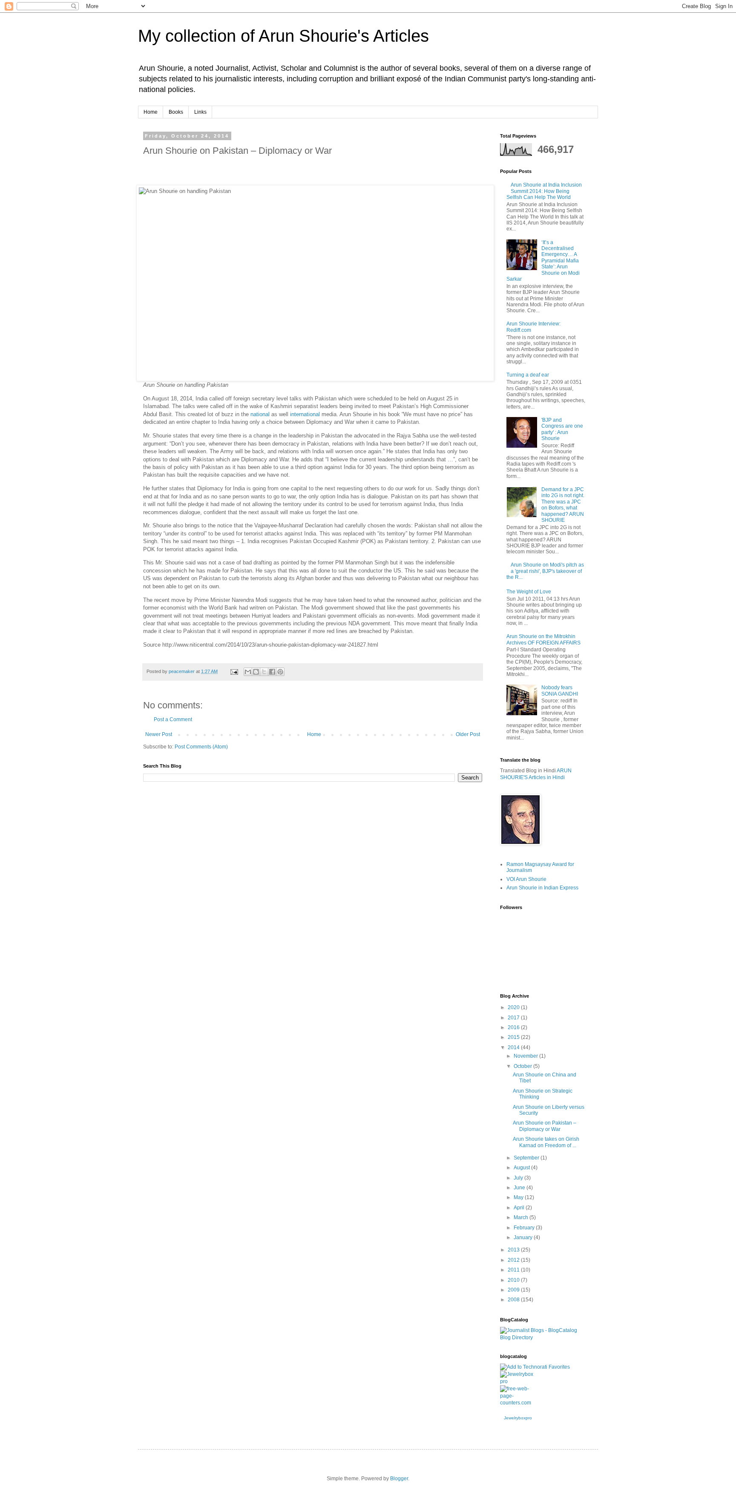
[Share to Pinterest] (280, 672)
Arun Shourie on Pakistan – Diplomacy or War (544, 1126)
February (525, 1228)
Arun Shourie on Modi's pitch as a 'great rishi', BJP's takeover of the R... (545, 571)
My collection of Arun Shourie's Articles (283, 35)
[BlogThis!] (256, 672)
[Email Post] (233, 671)
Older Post (468, 734)
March (521, 1217)
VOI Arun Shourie (526, 879)
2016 (514, 1027)
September (527, 1158)
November (526, 1056)
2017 (514, 1018)
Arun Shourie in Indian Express (542, 888)
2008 (514, 1300)
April (520, 1208)
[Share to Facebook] (272, 672)
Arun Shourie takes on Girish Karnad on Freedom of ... (546, 1142)
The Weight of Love (528, 592)
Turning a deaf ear (527, 375)
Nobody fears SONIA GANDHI (559, 690)
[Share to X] (264, 672)
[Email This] (248, 672)
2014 (514, 1047)
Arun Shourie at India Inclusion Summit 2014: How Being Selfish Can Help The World (544, 191)
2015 (514, 1037)
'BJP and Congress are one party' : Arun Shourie (562, 429)
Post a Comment (173, 719)
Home (151, 112)
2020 (514, 1007)
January (524, 1237)
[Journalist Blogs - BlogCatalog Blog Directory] (542, 1338)
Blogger (399, 1479)
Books (176, 112)
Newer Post (158, 734)
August (522, 1168)
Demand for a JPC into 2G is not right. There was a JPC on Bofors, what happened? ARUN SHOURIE (562, 504)
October (523, 1066)
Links (200, 112)
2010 (514, 1280)
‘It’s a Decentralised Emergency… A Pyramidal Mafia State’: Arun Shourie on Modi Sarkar (543, 260)
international (305, 414)
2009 (514, 1290)
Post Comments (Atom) (201, 747)
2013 (514, 1250)
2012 (514, 1260)
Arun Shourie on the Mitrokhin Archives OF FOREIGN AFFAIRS (543, 639)
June (520, 1188)
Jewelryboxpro (518, 1418)
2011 (514, 1270)
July (519, 1178)
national (260, 414)
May (519, 1197)
